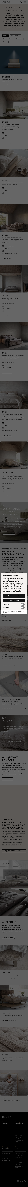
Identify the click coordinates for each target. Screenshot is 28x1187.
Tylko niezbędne (14, 600)
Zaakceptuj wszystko (14, 596)
